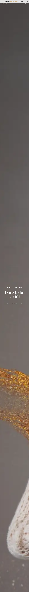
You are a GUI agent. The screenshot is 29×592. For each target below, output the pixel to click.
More (26, 3)
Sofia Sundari (4, 3)
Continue (14, 303)
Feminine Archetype (15, 1)
